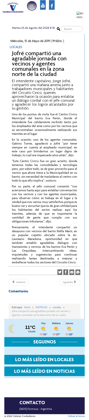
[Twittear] (59, 272)
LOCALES (16, 47)
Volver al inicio (76, 416)
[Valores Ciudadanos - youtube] (43, 4)
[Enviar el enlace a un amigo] (71, 272)
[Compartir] (65, 272)
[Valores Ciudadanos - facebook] (52, 4)
